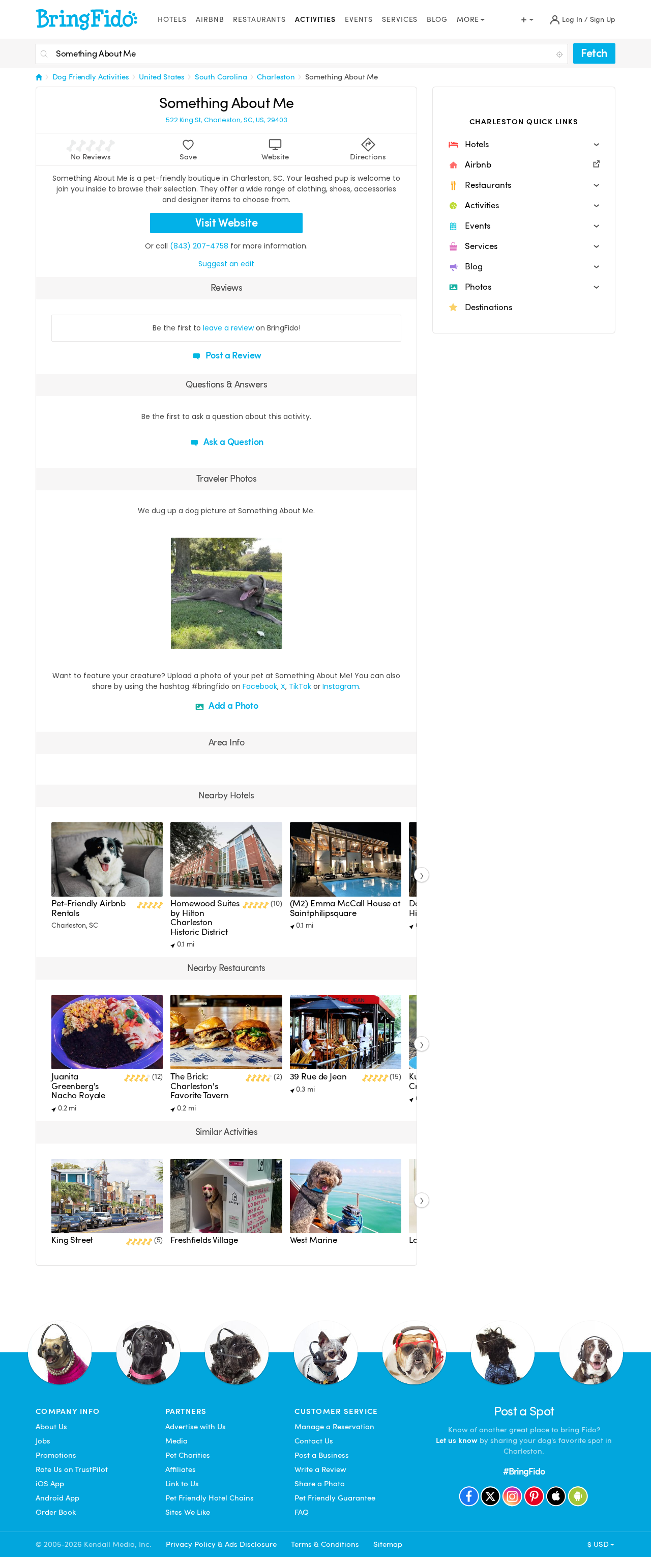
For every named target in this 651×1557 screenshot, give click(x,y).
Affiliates (180, 1469)
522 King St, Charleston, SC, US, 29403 (226, 120)
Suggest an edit (226, 264)
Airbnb (210, 19)
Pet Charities (187, 1455)
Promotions (56, 1455)
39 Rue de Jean (318, 1076)
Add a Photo (232, 705)
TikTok (300, 686)
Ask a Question (232, 442)
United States (162, 77)
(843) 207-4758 (199, 246)
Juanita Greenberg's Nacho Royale (78, 1086)
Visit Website (226, 223)
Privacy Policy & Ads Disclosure (221, 1544)
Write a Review (320, 1469)
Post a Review (232, 355)
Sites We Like (187, 1512)
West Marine (313, 1240)
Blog (437, 19)
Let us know (457, 1440)
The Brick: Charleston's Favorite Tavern (199, 1086)
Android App (57, 1498)
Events (359, 19)
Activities (315, 19)
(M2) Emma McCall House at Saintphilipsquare (345, 908)
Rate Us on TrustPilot (72, 1469)
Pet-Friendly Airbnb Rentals (88, 908)
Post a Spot (524, 1411)
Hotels (172, 19)
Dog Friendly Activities (90, 77)
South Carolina (221, 77)
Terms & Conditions (325, 1544)
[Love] (180, 640)
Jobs (43, 1441)
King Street (72, 1240)
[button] (524, 144)
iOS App (50, 1484)
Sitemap (387, 1544)
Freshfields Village (204, 1240)
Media (176, 1441)
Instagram (340, 686)
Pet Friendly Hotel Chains (209, 1498)
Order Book (56, 1512)
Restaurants (259, 19)
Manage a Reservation (334, 1427)
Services (400, 19)
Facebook (260, 686)
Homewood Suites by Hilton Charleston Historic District (205, 917)
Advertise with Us (195, 1427)
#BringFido (524, 1471)
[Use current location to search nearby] (560, 54)
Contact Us (313, 1441)
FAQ (301, 1512)
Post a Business (321, 1455)
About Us (51, 1427)
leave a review (228, 328)
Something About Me (341, 77)
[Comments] (196, 640)
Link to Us (182, 1484)
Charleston (276, 77)
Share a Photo (319, 1484)
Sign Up (602, 19)
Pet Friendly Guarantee (334, 1498)
